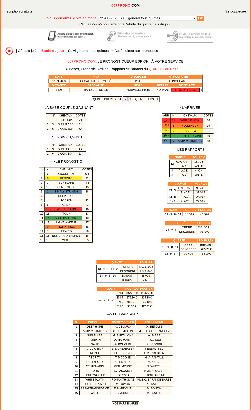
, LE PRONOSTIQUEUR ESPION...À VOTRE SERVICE (125, 61)
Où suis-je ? (27, 51)
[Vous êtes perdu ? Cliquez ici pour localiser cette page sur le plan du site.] (9, 51)
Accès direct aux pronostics (136, 51)
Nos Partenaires (125, 403)
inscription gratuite (18, 11)
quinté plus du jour (125, 24)
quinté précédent (107, 99)
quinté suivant (147, 99)
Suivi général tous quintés (75, 51)
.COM (125, 5)
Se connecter (230, 11)
